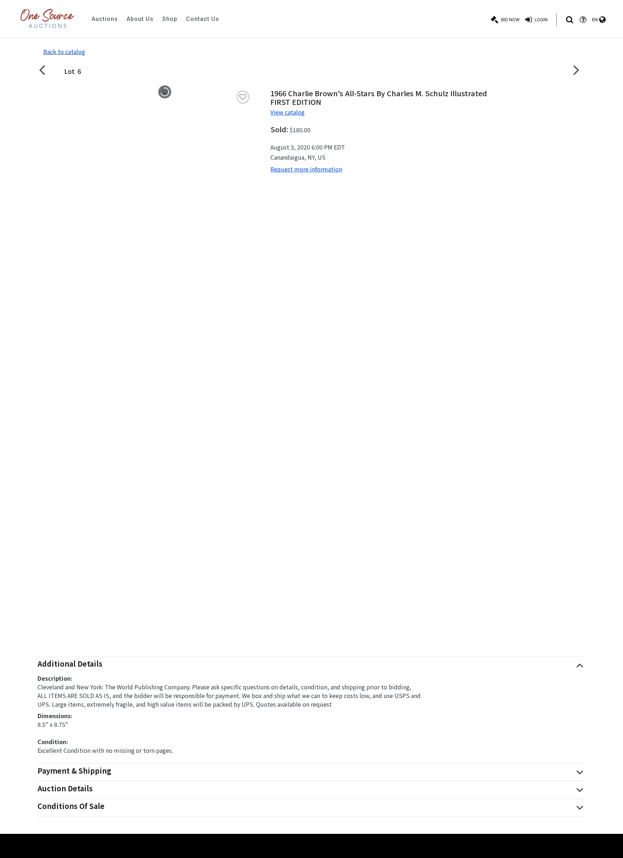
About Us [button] (140, 18)
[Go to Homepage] (47, 19)
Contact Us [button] (202, 18)
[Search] (569, 19)
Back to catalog (64, 51)
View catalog (287, 112)
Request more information (306, 169)
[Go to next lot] (576, 69)
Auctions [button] (105, 18)
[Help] (583, 20)
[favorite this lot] (243, 97)
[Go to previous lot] (46, 69)
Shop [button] (169, 18)
